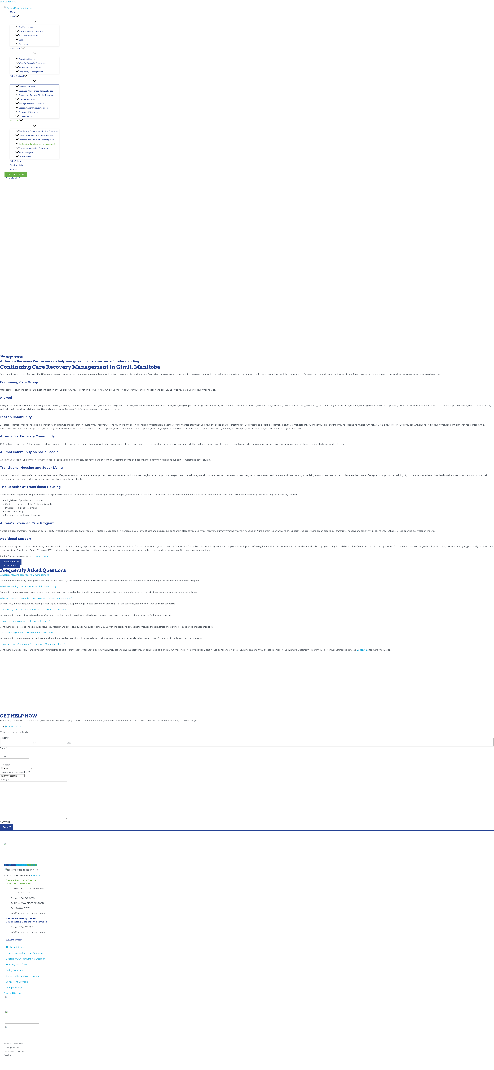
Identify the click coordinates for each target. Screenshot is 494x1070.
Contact (13, 169)
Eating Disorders (14, 970)
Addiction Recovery (28, 59)
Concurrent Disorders (28, 112)
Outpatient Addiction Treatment (34, 148)
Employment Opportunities (31, 31)
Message (5, 779)
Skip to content (8, 2)
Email (3, 748)
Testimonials (16, 165)
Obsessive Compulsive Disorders (33, 108)
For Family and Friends (30, 67)
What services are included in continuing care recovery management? (36, 598)
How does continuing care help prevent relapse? (25, 621)
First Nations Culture (28, 35)
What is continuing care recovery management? (25, 575)
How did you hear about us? (15, 772)
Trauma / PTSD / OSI (16, 964)
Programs (14, 120)
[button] (17, 16)
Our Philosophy (26, 27)
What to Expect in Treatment (32, 63)
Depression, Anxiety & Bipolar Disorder (25, 959)
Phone (4, 756)
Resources (23, 44)
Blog (21, 40)
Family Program (26, 152)
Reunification (25, 156)
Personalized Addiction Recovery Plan (36, 140)
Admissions (15, 48)
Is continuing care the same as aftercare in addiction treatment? (33, 609)
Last (69, 743)
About (12, 16)
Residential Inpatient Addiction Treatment (39, 131)
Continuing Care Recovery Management (37, 144)
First (34, 743)
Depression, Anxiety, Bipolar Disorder (36, 95)
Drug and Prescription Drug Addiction (36, 91)
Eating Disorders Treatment (32, 103)
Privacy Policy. (41, 556)
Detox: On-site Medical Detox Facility (36, 135)
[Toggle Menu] (34, 22)
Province (5, 765)
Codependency (25, 116)
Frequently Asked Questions (31, 71)
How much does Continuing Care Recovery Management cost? (32, 644)
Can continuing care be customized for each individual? (28, 632)
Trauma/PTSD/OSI (27, 99)
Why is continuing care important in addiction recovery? (29, 586)
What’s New (15, 161)
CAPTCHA (5, 822)
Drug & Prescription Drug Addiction (24, 953)
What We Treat (17, 76)
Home (13, 12)
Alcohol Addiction (27, 86)
